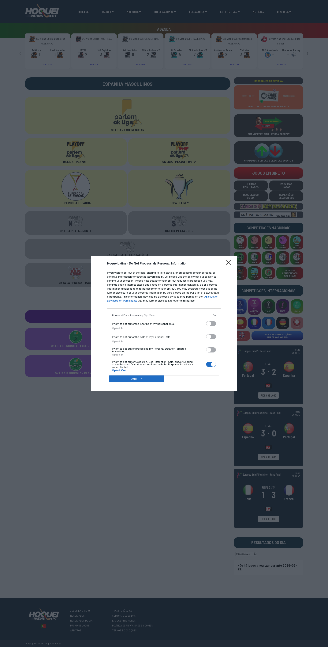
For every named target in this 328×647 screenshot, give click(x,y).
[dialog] (164, 323)
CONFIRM (136, 378)
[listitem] (164, 315)
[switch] (211, 323)
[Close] (229, 263)
